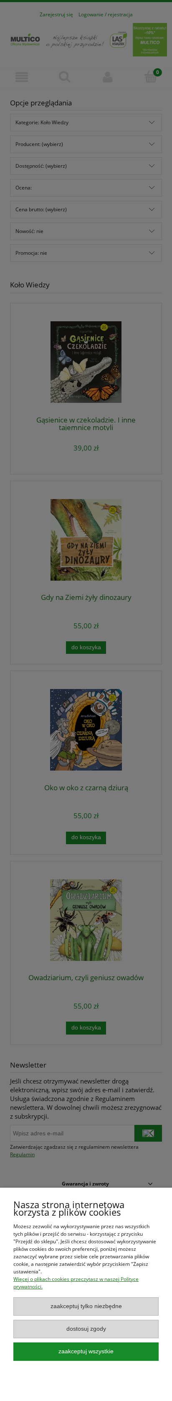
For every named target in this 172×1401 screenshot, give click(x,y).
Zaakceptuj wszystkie (86, 1351)
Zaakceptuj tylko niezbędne (86, 1306)
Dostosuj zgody (86, 1329)
